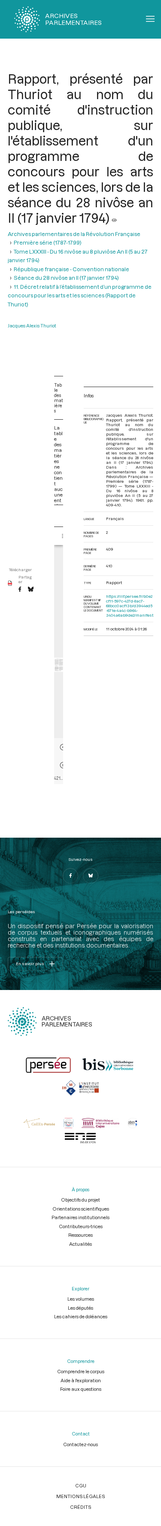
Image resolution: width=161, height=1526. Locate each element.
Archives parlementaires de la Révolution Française (74, 234)
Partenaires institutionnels (80, 1217)
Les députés (80, 1308)
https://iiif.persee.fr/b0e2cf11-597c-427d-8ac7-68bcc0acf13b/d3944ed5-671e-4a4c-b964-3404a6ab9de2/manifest (129, 606)
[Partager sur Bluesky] (30, 590)
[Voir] (114, 217)
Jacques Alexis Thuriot (32, 325)
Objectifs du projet (80, 1199)
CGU (80, 1485)
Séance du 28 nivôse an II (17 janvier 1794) (66, 278)
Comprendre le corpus (80, 1371)
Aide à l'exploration (81, 1380)
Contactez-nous (80, 1444)
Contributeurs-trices (81, 1226)
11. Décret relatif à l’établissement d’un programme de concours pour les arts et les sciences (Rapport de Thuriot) (80, 295)
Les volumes (80, 1299)
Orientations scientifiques (80, 1208)
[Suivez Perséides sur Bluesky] (90, 876)
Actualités (80, 1244)
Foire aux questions (80, 1389)
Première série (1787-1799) (48, 242)
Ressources (80, 1235)
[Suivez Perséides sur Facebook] (70, 876)
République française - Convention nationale (71, 269)
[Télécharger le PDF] (10, 584)
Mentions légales (80, 1496)
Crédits (80, 1507)
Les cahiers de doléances (80, 1316)
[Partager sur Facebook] (19, 590)
